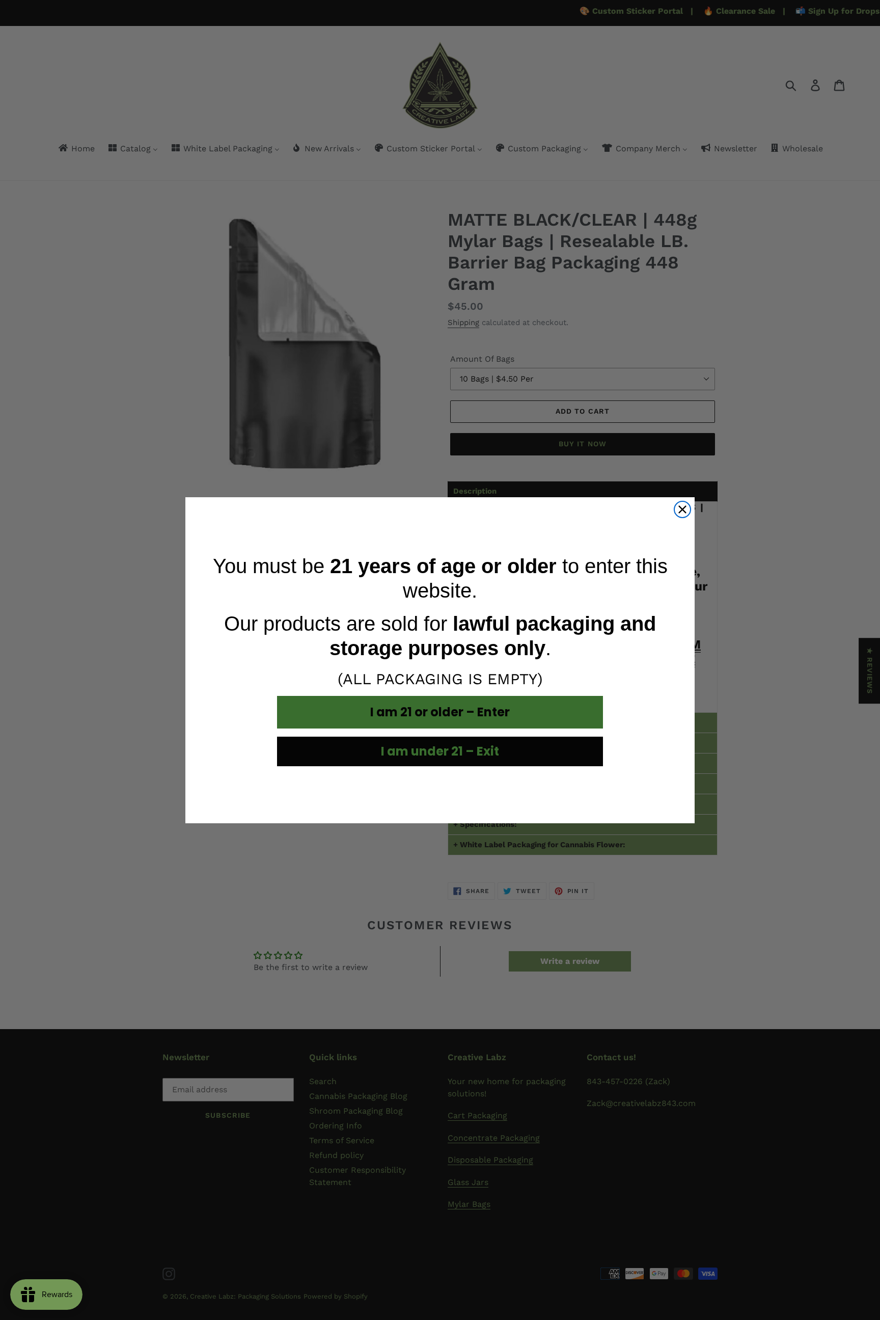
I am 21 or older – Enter (440, 712)
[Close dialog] (682, 509)
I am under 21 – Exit (440, 751)
